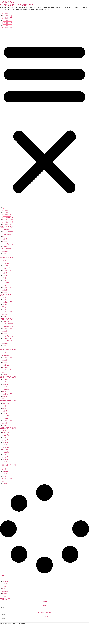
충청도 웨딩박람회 (8, 349)
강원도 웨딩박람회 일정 (7, 25)
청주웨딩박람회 (5, 354)
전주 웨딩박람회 (6, 381)
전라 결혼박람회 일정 (7, 382)
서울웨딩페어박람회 (6, 234)
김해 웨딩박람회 (6, 430)
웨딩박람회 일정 (7, 1)
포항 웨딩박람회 (6, 437)
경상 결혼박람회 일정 (7, 440)
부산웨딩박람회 (5, 321)
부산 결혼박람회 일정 (7, 328)
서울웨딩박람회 (5, 229)
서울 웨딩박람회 (7, 227)
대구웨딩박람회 (5, 432)
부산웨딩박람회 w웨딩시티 (8, 326)
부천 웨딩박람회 (6, 263)
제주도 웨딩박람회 (8, 465)
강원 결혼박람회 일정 (7, 408)
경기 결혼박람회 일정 (7, 270)
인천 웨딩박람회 (7, 295)
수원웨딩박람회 (5, 265)
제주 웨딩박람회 (6, 468)
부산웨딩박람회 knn (6, 325)
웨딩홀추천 (4, 239)
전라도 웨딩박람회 (8, 376)
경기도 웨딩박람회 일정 (7, 15)
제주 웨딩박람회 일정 (7, 27)
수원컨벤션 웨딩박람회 (7, 268)
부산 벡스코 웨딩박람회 (7, 323)
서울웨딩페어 (5, 233)
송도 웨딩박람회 (6, 299)
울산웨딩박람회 (5, 434)
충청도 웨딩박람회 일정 (7, 22)
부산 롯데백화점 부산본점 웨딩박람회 (44, 612)
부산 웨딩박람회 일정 (7, 18)
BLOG (3, 578)
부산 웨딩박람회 (7, 318)
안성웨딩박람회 (44, 605)
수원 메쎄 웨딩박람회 (44, 601)
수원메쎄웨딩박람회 (6, 267)
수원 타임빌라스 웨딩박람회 (44, 609)
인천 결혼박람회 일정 (7, 301)
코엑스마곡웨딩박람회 (44, 619)
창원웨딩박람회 (5, 439)
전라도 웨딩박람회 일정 (7, 23)
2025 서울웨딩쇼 (44, 616)
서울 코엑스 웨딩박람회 (7, 231)
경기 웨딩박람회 (7, 257)
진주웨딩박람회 (5, 435)
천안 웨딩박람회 (6, 352)
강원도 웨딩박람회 (8, 400)
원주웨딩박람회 (5, 403)
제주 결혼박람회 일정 (7, 469)
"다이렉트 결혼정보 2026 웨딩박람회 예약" (16, 5)
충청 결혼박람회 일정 (7, 357)
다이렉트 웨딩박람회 (6, 236)
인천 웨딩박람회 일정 (7, 17)
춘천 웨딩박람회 (6, 405)
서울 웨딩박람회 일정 (7, 13)
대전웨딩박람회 (5, 355)
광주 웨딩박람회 (6, 262)
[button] (44, 118)
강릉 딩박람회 (5, 406)
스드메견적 (4, 241)
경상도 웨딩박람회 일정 (7, 20)
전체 (3, 12)
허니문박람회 (5, 238)
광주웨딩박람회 (5, 379)
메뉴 (2, 575)
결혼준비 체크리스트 (6, 586)
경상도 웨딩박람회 (8, 428)
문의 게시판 (5, 599)
